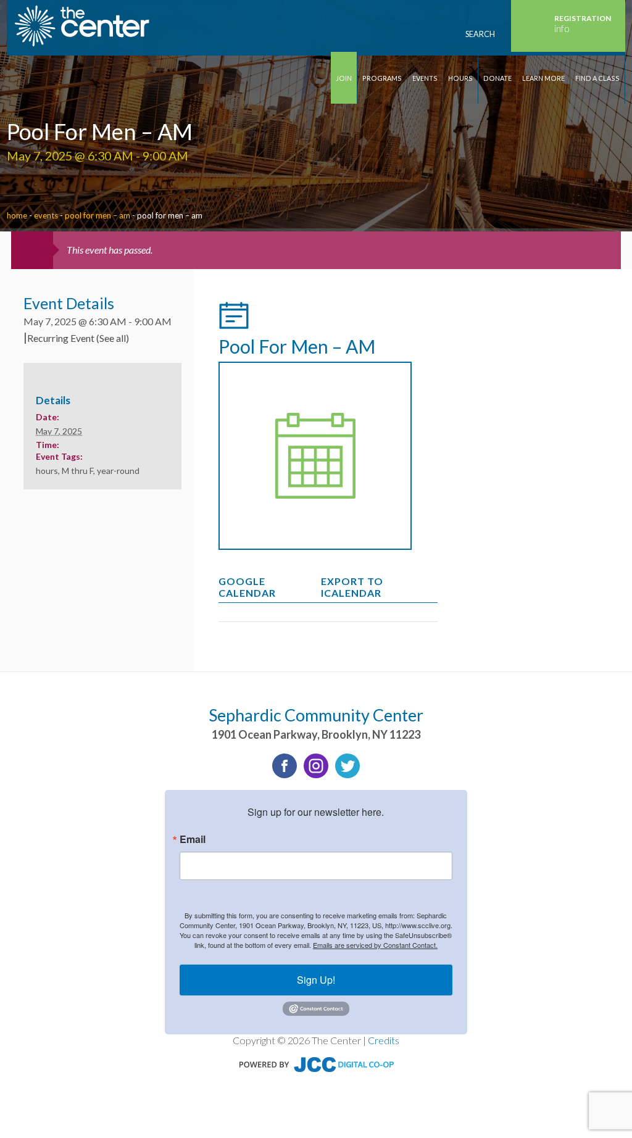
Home (17, 215)
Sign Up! (316, 980)
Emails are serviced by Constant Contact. (375, 945)
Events (425, 78)
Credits (383, 1040)
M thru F (77, 470)
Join (344, 78)
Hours (460, 78)
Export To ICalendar (352, 587)
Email (193, 839)
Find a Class (597, 78)
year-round (118, 470)
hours (47, 470)
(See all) (112, 338)
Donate (497, 78)
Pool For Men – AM (97, 215)
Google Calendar (247, 587)
